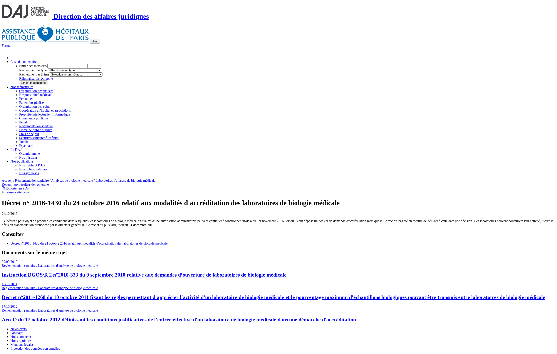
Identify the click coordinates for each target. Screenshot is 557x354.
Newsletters (18, 329)
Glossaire (16, 333)
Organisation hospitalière (36, 91)
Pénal (23, 122)
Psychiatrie (26, 146)
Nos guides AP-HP (32, 165)
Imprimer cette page (15, 192)
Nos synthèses (29, 173)
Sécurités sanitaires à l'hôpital (39, 138)
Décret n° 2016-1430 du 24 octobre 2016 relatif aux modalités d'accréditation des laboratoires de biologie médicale (89, 243)
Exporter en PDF (17, 188)
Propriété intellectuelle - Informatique (44, 114)
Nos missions (28, 157)
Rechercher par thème (34, 74)
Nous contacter (20, 337)
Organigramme (29, 153)
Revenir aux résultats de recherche (25, 184)
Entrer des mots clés (33, 66)
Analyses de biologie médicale (72, 180)
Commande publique (33, 118)
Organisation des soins (34, 106)
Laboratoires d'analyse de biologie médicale (125, 180)
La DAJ (16, 149)
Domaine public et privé (35, 130)
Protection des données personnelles (35, 348)
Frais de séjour (29, 134)
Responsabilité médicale (35, 95)
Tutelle (24, 142)
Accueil (7, 180)
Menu (94, 41)
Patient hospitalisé (31, 102)
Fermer (7, 45)
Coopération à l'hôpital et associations (45, 110)
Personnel (26, 99)
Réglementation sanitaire (36, 126)
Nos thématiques (21, 87)
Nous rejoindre (20, 340)
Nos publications (22, 161)
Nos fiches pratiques (33, 169)
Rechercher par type (33, 70)
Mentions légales (22, 344)
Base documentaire (23, 62)
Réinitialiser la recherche (36, 78)
